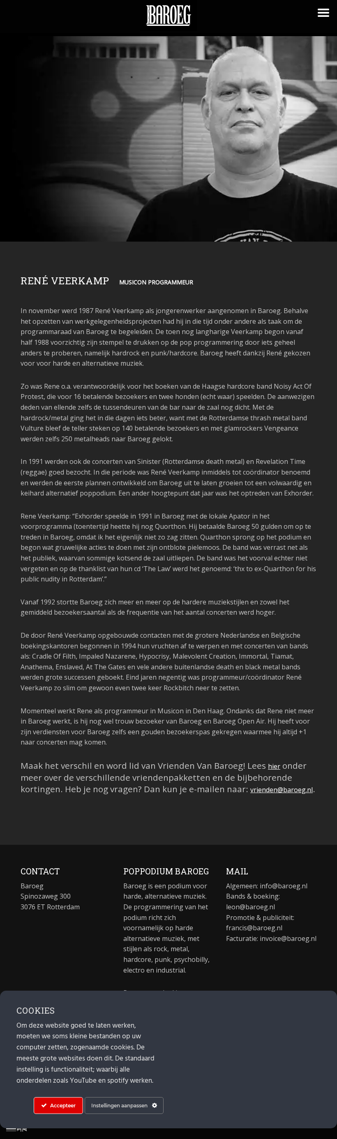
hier (274, 766)
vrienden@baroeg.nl (281, 789)
